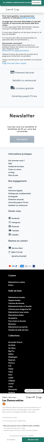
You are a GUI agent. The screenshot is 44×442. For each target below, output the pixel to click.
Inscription (22, 139)
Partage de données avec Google (14, 428)
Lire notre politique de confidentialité (14, 421)
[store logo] (12, 10)
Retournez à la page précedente (15, 50)
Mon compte (21, 63)
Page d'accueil (8, 63)
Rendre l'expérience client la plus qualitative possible (20, 430)
